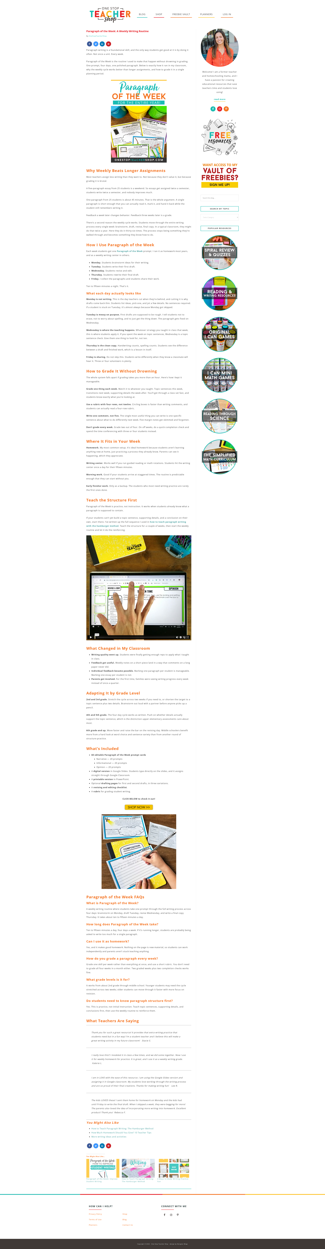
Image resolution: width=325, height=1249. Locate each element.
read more (219, 99)
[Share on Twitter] (95, 45)
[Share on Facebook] (89, 45)
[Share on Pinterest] (108, 45)
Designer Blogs (182, 1244)
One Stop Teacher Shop (110, 14)
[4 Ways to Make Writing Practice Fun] (173, 1168)
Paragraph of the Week (130, 251)
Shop (125, 1214)
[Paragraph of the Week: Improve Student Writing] (102, 1168)
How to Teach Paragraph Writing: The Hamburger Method (122, 1128)
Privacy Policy (95, 1214)
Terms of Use (95, 1219)
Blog (125, 1219)
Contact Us (128, 1225)
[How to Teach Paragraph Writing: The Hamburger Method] (138, 1168)
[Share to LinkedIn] (102, 45)
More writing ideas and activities (108, 1136)
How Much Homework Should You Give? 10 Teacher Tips (121, 1132)
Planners (93, 1225)
